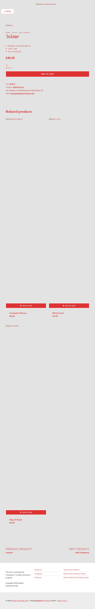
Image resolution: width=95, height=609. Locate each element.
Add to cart (47, 74)
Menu (8, 11)
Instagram (38, 574)
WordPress (47, 600)
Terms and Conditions (71, 570)
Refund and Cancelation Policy (74, 574)
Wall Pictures (24, 32)
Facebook (38, 570)
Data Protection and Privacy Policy (76, 577)
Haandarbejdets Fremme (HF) (23, 93)
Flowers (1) (13, 90)
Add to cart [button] (27, 306)
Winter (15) (39, 90)
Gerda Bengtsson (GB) (26, 90)
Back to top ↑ (63, 600)
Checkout (38, 577)
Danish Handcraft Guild (19, 600)
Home (8, 32)
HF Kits (14, 32)
